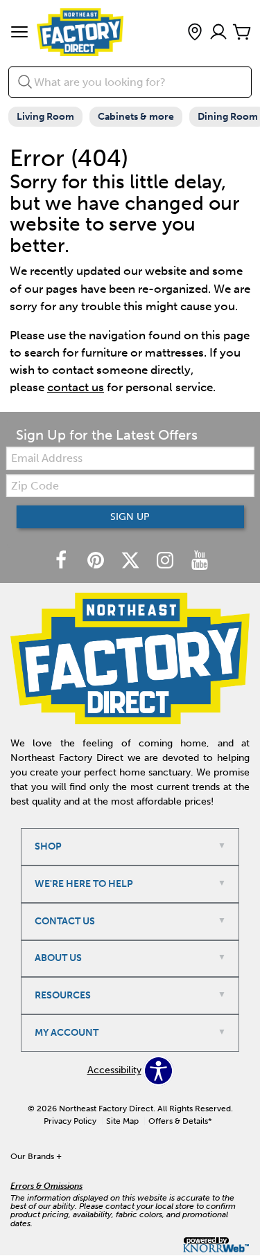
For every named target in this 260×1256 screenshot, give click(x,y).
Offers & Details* (180, 1121)
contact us (75, 387)
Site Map (122, 1121)
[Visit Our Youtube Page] (200, 561)
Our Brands (36, 1156)
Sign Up (130, 517)
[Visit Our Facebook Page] (62, 561)
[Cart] (242, 33)
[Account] (218, 33)
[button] (19, 33)
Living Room (45, 117)
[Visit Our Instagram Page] (166, 561)
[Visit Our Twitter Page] (131, 561)
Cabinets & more (136, 117)
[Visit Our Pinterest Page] (97, 561)
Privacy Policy (70, 1121)
